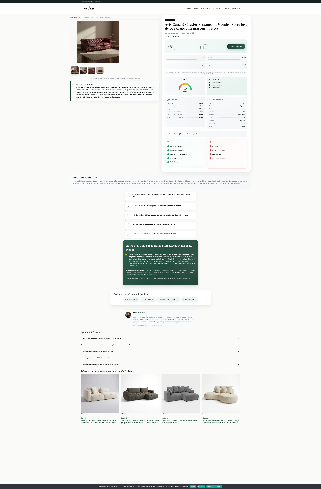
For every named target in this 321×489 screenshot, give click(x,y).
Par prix (225, 8)
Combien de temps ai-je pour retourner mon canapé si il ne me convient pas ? (105, 345)
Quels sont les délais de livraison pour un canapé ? (97, 351)
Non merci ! (201, 486)
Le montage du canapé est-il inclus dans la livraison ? (97, 358)
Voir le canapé (234, 46)
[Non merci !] (319, 486)
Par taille (215, 8)
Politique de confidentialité (214, 486)
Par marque (204, 8)
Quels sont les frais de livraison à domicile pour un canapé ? (100, 364)
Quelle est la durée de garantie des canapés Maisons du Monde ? (101, 338)
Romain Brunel (140, 313)
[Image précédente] (74, 42)
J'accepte (193, 486)
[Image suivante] (122, 42)
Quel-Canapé (73, 17)
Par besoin (235, 8)
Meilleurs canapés (192, 8)
